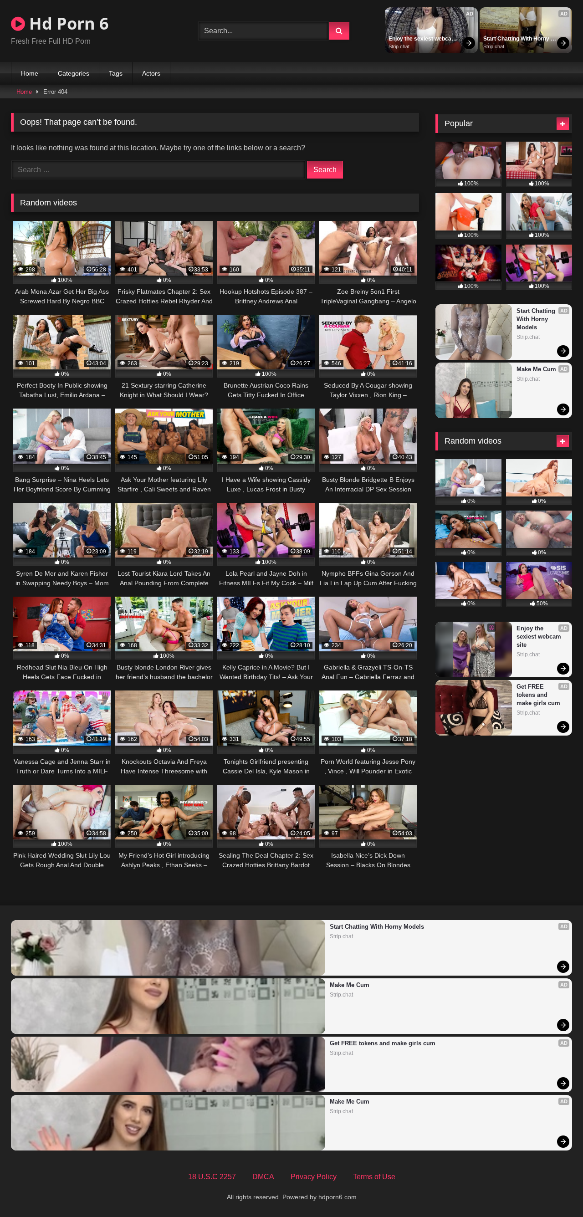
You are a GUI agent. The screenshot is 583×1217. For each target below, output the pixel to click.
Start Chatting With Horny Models (517, 39)
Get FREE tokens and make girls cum (538, 694)
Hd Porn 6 (67, 23)
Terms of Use (374, 1177)
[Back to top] (555, 1190)
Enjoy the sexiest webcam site (423, 39)
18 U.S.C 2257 (212, 1177)
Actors (151, 73)
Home (29, 73)
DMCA (263, 1177)
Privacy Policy (314, 1177)
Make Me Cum (536, 369)
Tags (116, 73)
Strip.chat (399, 46)
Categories (73, 73)
